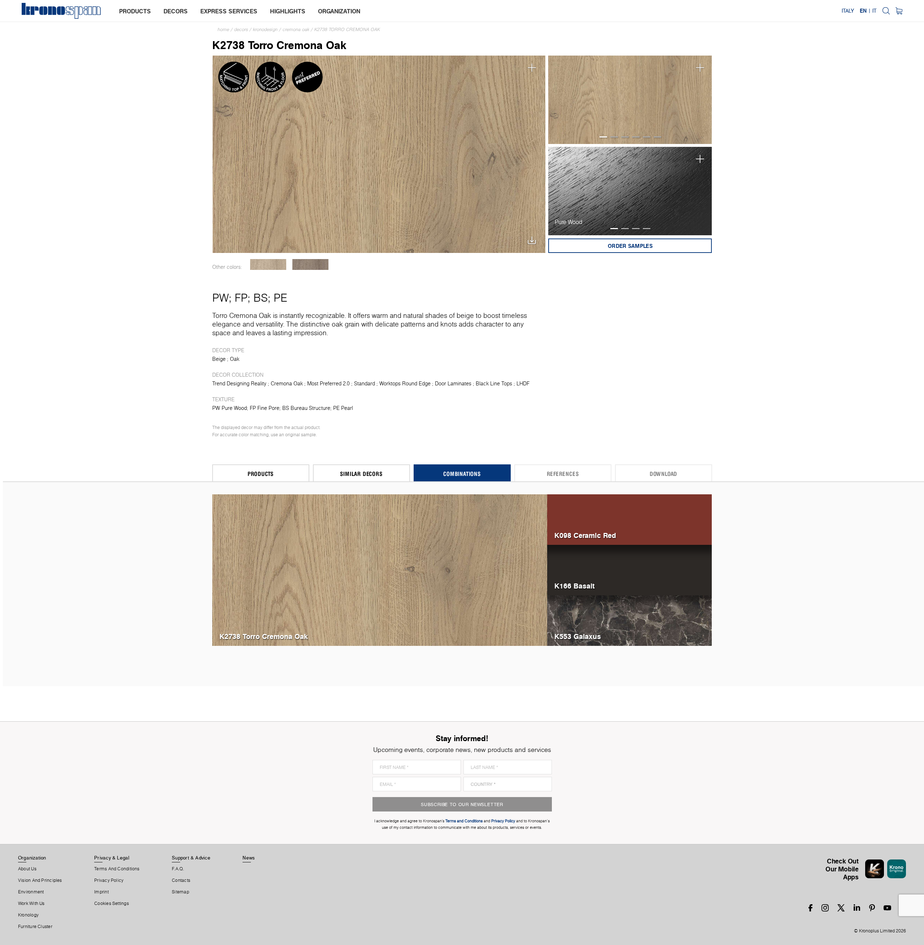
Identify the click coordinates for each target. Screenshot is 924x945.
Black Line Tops (494, 383)
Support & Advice (191, 857)
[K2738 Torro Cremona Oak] (379, 153)
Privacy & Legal (111, 857)
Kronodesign (265, 29)
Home (223, 29)
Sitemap (180, 892)
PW (220, 297)
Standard (364, 383)
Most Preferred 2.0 (328, 383)
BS (260, 297)
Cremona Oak (296, 29)
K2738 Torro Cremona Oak (347, 29)
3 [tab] (625, 136)
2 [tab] (614, 136)
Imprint (101, 892)
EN (863, 11)
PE (280, 297)
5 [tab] (646, 136)
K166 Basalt (574, 586)
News (249, 857)
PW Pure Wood (229, 408)
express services (228, 11)
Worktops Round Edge (405, 383)
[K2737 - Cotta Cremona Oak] (268, 264)
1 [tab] (603, 136)
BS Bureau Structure (306, 408)
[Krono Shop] (898, 10)
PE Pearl (343, 408)
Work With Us (31, 903)
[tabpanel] (630, 100)
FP (241, 297)
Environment (31, 892)
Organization (32, 857)
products (135, 11)
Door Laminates (453, 383)
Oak (234, 359)
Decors (241, 29)
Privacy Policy (108, 880)
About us (27, 869)
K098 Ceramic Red (585, 535)
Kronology (28, 915)
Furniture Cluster (35, 926)
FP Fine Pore (264, 408)
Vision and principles (40, 880)
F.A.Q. (178, 869)
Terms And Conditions (116, 869)
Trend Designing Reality (239, 383)
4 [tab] (636, 136)
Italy (848, 11)
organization (339, 11)
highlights (287, 11)
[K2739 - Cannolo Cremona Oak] (310, 264)
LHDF (523, 383)
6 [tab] (657, 136)
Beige (219, 359)
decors (176, 11)
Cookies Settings (111, 903)
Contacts (181, 880)
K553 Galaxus (577, 636)
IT (874, 11)
